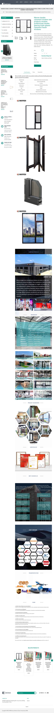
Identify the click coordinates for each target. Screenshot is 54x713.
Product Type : (36, 62)
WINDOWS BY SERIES (6, 27)
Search (28, 700)
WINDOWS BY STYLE (6, 21)
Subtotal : (35, 55)
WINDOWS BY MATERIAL (6, 24)
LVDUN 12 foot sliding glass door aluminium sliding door (7, 58)
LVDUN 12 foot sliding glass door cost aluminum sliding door (4, 82)
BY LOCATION (4, 30)
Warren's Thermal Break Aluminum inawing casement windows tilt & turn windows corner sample (28, 667)
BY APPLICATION (5, 33)
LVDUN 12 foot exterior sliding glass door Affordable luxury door (4, 93)
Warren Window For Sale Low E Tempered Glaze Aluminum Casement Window (38, 665)
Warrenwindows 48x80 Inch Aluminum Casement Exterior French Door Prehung (19, 665)
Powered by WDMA (24, 710)
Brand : (35, 57)
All (3, 12)
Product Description (27, 72)
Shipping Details (40, 72)
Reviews (34, 72)
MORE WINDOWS (5, 36)
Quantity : (35, 53)
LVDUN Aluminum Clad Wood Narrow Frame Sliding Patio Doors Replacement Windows (4, 105)
